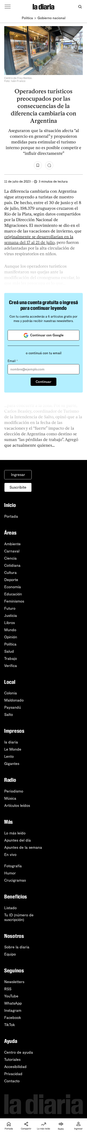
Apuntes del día (17, 840)
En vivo (10, 854)
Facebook (12, 1017)
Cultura (10, 572)
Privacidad (13, 1074)
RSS (7, 989)
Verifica (10, 665)
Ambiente (12, 544)
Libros (9, 622)
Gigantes (11, 763)
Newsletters (14, 982)
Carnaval (11, 551)
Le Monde (12, 749)
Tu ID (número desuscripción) (19, 917)
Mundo (10, 630)
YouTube (11, 996)
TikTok (9, 1024)
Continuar (43, 382)
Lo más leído (15, 833)
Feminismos (14, 601)
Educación (13, 594)
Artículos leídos (17, 805)
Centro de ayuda (18, 1052)
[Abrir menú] (7, 6)
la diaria (11, 742)
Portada (11, 516)
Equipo (10, 954)
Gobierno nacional (51, 18)
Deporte (11, 579)
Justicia (10, 615)
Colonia (10, 693)
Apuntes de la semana (23, 847)
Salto (8, 714)
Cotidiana (12, 565)
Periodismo (13, 791)
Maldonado (14, 700)
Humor (10, 873)
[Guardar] (38, 165)
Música (10, 798)
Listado (10, 908)
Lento (9, 756)
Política (27, 18)
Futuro (9, 608)
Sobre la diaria (16, 947)
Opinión (10, 637)
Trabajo (10, 658)
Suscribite (18, 487)
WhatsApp (13, 1003)
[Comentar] (49, 165)
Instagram (12, 1010)
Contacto (12, 1081)
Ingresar (18, 474)
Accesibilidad (15, 1066)
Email (13, 361)
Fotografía (13, 866)
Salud (9, 651)
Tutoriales (12, 1059)
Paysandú (12, 707)
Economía (12, 587)
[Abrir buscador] (80, 7)
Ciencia (10, 558)
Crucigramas (15, 880)
